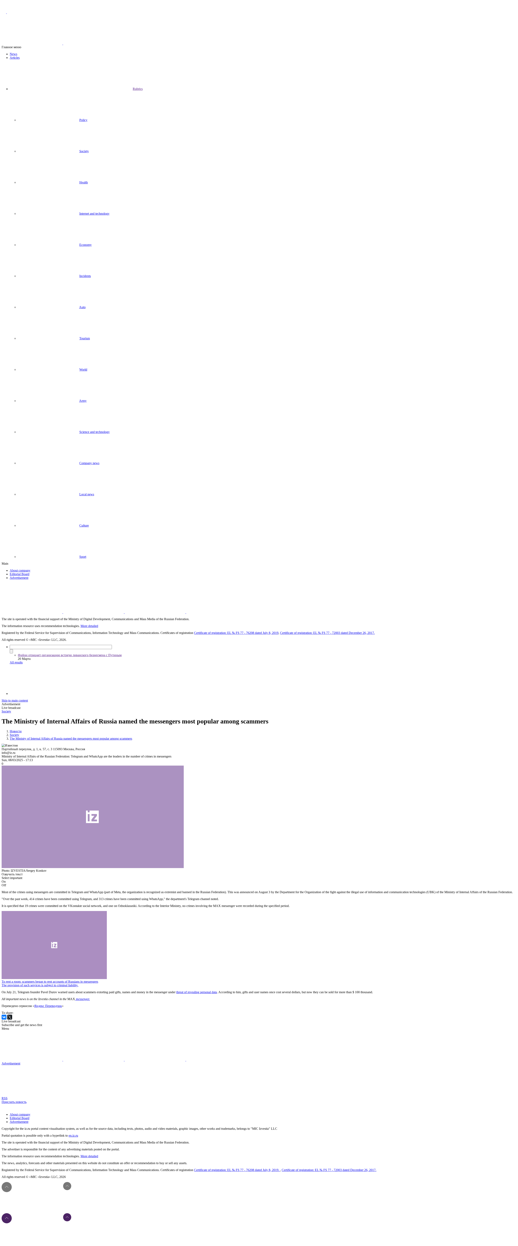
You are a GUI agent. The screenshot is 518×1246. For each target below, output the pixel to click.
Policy (83, 120)
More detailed (89, 626)
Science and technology (94, 432)
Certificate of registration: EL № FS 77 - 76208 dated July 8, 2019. (237, 1170)
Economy (85, 244)
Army (83, 400)
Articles (15, 57)
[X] (9, 1017)
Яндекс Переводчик (48, 1006)
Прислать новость (14, 1102)
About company (20, 570)
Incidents (85, 276)
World (83, 369)
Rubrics (138, 89)
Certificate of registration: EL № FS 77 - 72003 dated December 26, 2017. (327, 633)
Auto (82, 307)
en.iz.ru (73, 1135)
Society (84, 151)
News (13, 54)
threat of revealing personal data (196, 992)
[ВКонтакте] (4, 1017)
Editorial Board (19, 574)
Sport (82, 556)
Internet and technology (94, 213)
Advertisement (19, 577)
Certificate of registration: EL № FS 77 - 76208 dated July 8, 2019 (236, 633)
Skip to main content (15, 700)
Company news (89, 463)
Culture (84, 525)
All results (16, 662)
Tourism (84, 338)
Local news (86, 494)
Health (83, 182)
